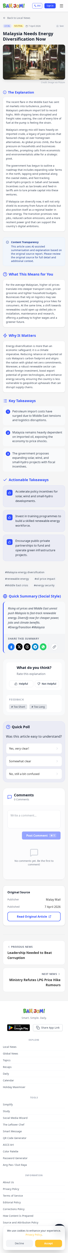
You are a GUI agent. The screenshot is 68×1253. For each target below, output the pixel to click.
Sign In (50, 5)
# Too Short (18, 706)
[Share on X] (19, 646)
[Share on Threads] (27, 646)
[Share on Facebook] (11, 646)
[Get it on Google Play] (18, 1028)
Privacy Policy (34, 1234)
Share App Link (50, 1027)
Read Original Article (32, 917)
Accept (48, 1243)
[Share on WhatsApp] (43, 646)
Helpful (23, 683)
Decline (19, 1243)
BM (39, 5)
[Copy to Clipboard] (54, 646)
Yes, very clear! (19, 748)
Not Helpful (49, 683)
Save (62, 26)
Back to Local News (18, 18)
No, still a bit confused (24, 774)
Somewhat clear (20, 761)
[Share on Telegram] (35, 646)
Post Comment (40, 836)
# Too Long (38, 706)
